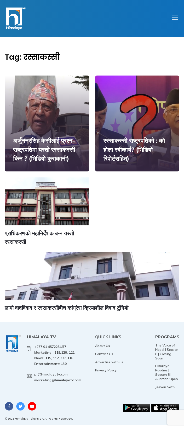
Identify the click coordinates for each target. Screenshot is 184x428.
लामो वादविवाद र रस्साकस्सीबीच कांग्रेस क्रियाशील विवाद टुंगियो (66, 307)
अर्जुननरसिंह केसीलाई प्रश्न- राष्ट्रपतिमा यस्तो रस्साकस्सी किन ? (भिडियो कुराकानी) (44, 149)
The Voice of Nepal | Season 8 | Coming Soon (166, 351)
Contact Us (104, 354)
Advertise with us (109, 362)
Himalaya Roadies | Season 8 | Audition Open (166, 372)
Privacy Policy (106, 370)
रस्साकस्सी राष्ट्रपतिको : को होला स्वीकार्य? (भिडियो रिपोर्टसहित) (134, 149)
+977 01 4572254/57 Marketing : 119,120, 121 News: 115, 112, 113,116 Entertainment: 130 (54, 355)
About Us (102, 346)
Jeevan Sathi (165, 387)
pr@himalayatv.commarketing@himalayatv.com (57, 377)
